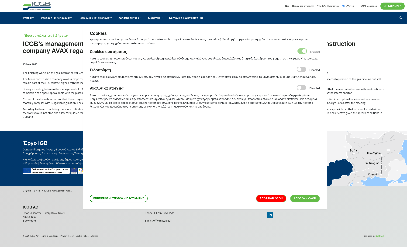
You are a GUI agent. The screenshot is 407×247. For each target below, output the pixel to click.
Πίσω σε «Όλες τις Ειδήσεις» (46, 35)
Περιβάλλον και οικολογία (94, 18)
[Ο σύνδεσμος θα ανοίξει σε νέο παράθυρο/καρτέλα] (270, 215)
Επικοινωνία (393, 6)
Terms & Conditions (49, 236)
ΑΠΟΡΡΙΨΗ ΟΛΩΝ (271, 198)
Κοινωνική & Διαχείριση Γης (186, 18)
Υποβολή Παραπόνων (328, 6)
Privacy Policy (67, 236)
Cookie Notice (82, 236)
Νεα (287, 6)
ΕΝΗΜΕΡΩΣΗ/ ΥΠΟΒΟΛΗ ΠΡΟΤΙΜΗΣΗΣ (118, 198)
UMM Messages (368, 6)
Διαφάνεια (154, 18)
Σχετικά (27, 18)
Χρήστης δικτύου (128, 18)
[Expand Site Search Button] (401, 18)
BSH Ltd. (380, 236)
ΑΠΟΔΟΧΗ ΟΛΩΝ (305, 198)
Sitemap (94, 236)
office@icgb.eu (161, 220)
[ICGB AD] (37, 6)
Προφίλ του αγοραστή (303, 6)
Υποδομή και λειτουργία (55, 18)
